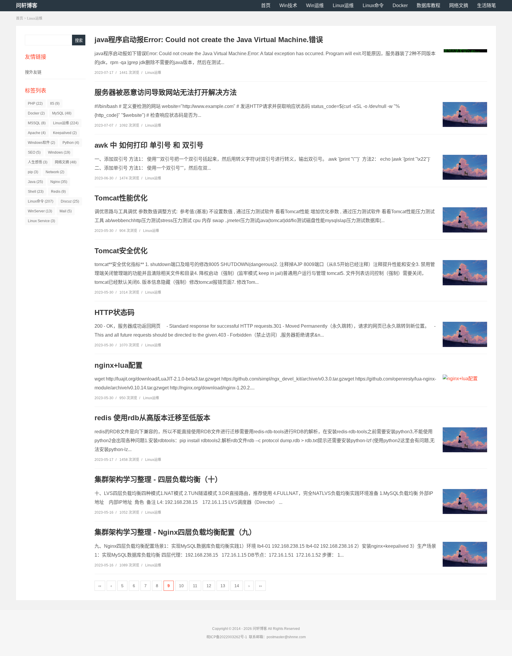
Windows (59, 152)
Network (55, 172)
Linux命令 (373, 5)
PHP (35, 103)
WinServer (40, 211)
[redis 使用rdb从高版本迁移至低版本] (465, 439)
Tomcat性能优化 (121, 198)
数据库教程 (428, 5)
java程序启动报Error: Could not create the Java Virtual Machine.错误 (209, 40)
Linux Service (41, 221)
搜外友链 (33, 72)
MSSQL (37, 123)
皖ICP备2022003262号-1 (227, 637)
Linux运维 (343, 5)
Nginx (58, 182)
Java (35, 182)
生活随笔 (486, 5)
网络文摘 (458, 5)
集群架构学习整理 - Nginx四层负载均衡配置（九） (175, 532)
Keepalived (65, 133)
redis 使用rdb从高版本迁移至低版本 (152, 418)
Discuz (70, 201)
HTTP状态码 (115, 312)
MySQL (61, 113)
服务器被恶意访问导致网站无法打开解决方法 (166, 92)
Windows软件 (41, 143)
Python (71, 143)
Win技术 (288, 5)
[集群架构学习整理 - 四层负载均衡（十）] (465, 501)
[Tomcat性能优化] (465, 219)
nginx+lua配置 (119, 365)
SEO (34, 152)
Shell (36, 192)
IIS (55, 103)
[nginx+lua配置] (465, 379)
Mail (66, 211)
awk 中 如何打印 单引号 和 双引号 (149, 145)
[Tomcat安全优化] (465, 272)
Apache (37, 133)
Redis (58, 192)
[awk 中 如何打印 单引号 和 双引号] (465, 167)
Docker (400, 5)
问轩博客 (26, 6)
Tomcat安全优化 (121, 251)
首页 (266, 5)
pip (33, 172)
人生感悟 (37, 162)
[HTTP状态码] (465, 334)
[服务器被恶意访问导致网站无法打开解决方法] (465, 114)
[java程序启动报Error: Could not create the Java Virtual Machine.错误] (465, 51)
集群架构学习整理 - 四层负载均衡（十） (158, 479)
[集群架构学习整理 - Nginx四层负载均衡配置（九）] (465, 554)
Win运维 (315, 5)
